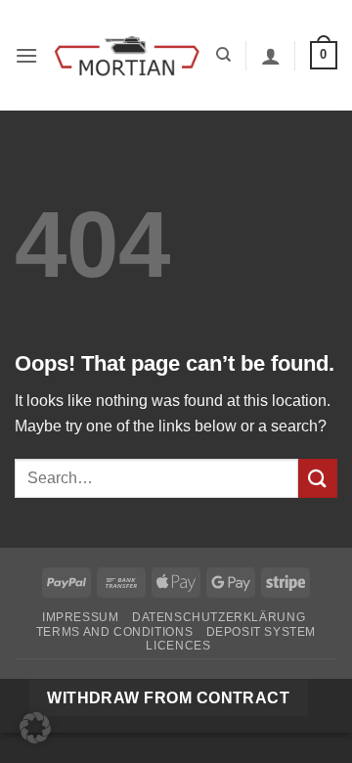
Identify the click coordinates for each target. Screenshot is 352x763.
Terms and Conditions (114, 632)
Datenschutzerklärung (218, 617)
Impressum (80, 617)
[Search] (223, 54)
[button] (26, 55)
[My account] (271, 55)
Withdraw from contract (168, 698)
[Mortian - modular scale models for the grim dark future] (127, 55)
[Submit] (317, 478)
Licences (178, 645)
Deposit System (261, 632)
